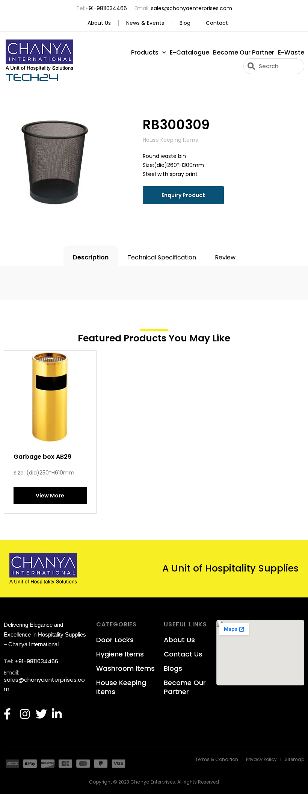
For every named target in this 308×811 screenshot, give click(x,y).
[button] (183, 195)
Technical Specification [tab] (161, 257)
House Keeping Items (121, 687)
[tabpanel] (154, 277)
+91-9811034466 (106, 8)
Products (145, 52)
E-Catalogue (189, 52)
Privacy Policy (261, 759)
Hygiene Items (120, 654)
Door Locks (115, 639)
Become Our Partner (243, 52)
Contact (217, 23)
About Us (99, 23)
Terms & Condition (216, 759)
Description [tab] (91, 257)
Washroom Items (125, 668)
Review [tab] (225, 257)
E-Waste (291, 52)
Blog (185, 23)
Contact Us (183, 654)
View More (50, 495)
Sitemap (294, 759)
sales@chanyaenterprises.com (190, 8)
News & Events (145, 23)
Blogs (173, 668)
